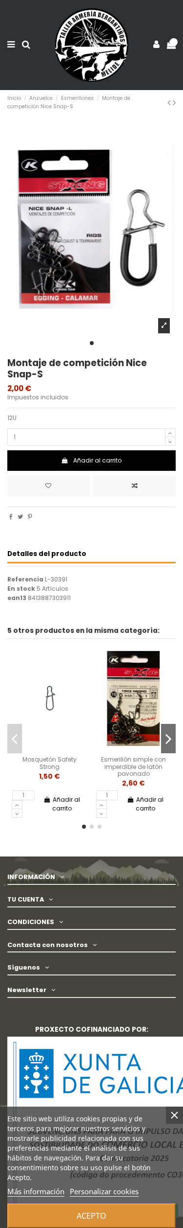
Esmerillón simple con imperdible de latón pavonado (133, 766)
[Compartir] (11, 516)
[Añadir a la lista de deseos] (48, 486)
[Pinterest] (30, 516)
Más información (35, 1191)
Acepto (91, 1215)
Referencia (25, 579)
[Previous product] (170, 102)
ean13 (16, 598)
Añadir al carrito (97, 460)
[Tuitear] (20, 516)
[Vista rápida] (61, 749)
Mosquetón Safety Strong (49, 762)
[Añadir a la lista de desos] (38, 749)
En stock (21, 589)
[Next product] (174, 102)
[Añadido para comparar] (134, 486)
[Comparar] (49, 749)
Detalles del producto (46, 554)
